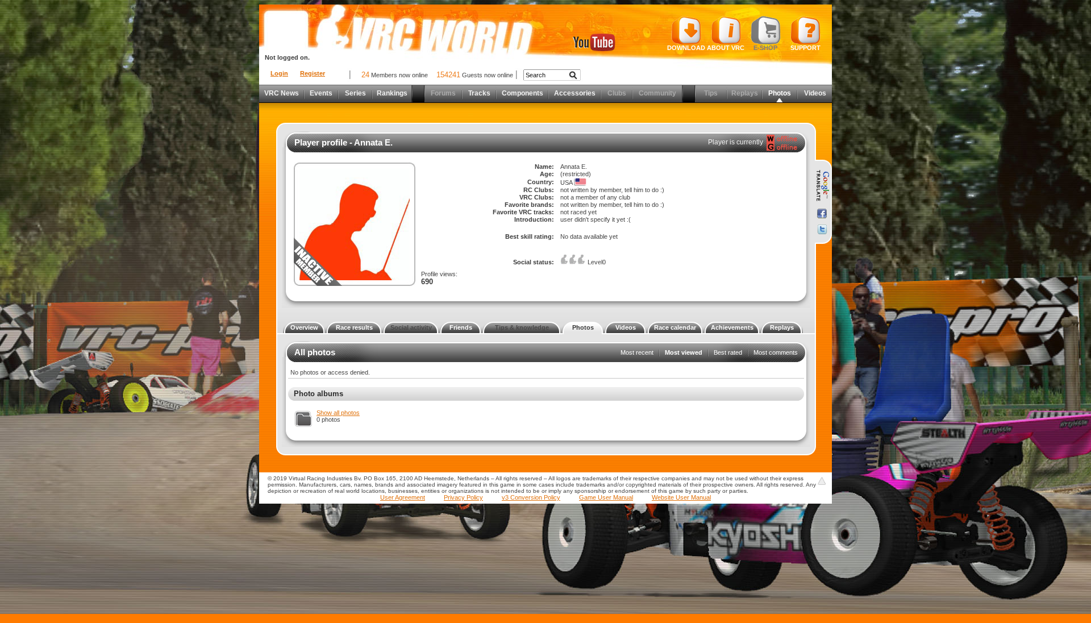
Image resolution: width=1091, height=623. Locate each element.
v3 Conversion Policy (531, 497)
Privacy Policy (463, 497)
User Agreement (402, 497)
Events (321, 93)
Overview (304, 327)
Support (805, 47)
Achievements (732, 327)
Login (279, 73)
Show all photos (338, 412)
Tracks (479, 93)
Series (355, 93)
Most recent (637, 352)
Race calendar (675, 327)
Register (312, 73)
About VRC (725, 47)
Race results (354, 327)
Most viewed (683, 352)
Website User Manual (681, 497)
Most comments (775, 352)
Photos (583, 327)
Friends (460, 327)
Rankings (392, 93)
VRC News (281, 93)
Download (686, 47)
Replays (782, 327)
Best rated (728, 352)
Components (522, 93)
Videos (815, 93)
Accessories (575, 93)
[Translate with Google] (822, 185)
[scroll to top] (821, 480)
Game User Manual (606, 497)
